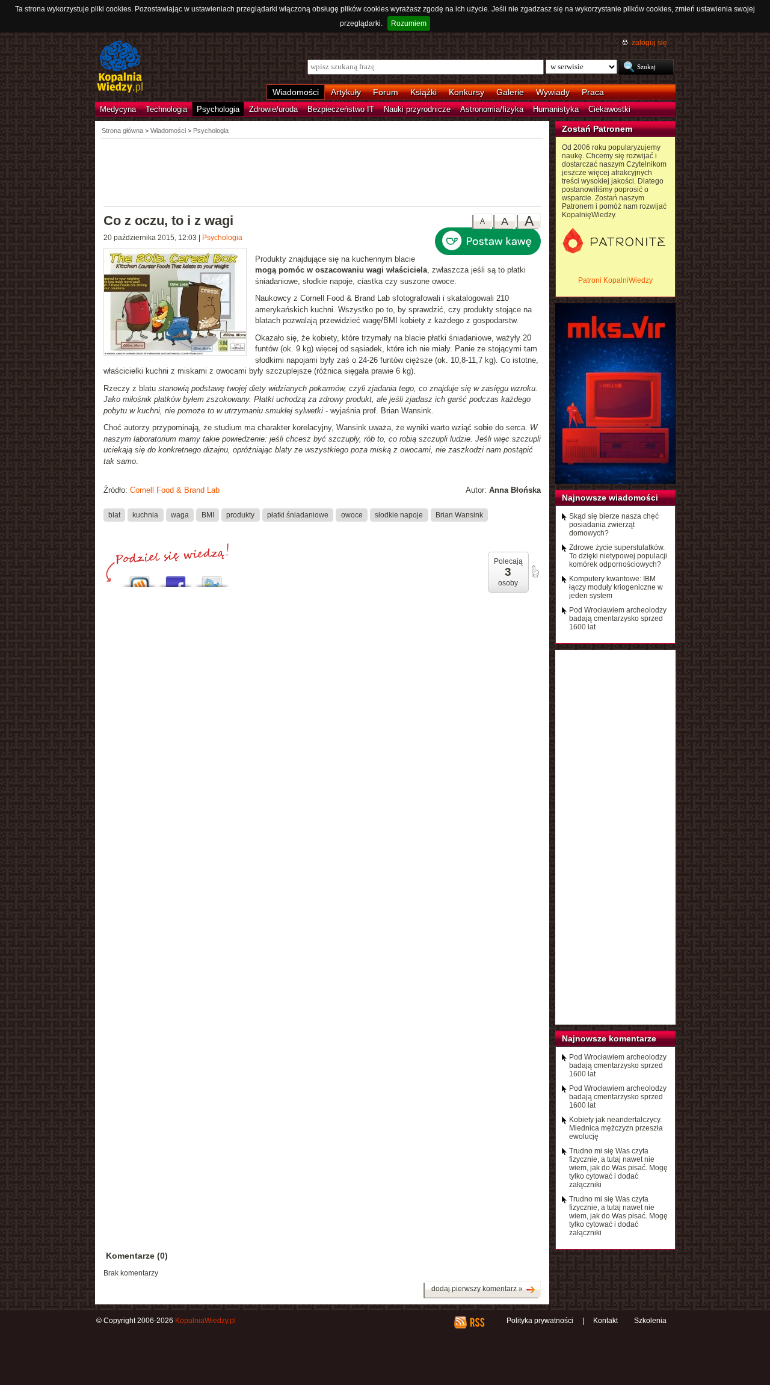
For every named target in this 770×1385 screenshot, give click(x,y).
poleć (534, 571)
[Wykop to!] (140, 578)
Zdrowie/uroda (273, 109)
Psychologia (218, 109)
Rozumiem (409, 23)
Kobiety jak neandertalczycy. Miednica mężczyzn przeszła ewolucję (616, 1128)
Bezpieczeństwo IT (340, 109)
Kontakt (605, 1320)
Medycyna (118, 109)
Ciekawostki (609, 109)
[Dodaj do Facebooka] (176, 578)
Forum (385, 92)
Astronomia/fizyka (491, 109)
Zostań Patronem (597, 129)
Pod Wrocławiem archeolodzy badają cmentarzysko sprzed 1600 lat (618, 618)
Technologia (166, 109)
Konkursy (466, 92)
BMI (208, 515)
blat (114, 515)
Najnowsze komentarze (609, 1038)
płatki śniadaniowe (297, 515)
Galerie (510, 92)
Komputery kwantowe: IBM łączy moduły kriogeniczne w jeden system (616, 587)
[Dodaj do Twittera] (212, 578)
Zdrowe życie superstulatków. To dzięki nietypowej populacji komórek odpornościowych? (618, 556)
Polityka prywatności (540, 1320)
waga (180, 515)
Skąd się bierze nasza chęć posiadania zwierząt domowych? (614, 524)
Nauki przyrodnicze (417, 109)
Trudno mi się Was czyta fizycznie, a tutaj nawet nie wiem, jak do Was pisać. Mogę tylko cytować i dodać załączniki (618, 1168)
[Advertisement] (322, 171)
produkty (240, 515)
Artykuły (346, 92)
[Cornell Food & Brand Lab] (179, 303)
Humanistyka (556, 109)
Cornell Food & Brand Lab (175, 490)
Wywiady (553, 92)
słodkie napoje (399, 515)
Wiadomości (296, 92)
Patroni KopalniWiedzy (615, 280)
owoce (352, 515)
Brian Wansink (459, 515)
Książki (423, 92)
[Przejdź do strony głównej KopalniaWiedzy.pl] (120, 67)
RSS (476, 1322)
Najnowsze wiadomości (610, 497)
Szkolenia (650, 1320)
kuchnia (145, 515)
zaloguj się (649, 43)
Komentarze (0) (137, 1255)
